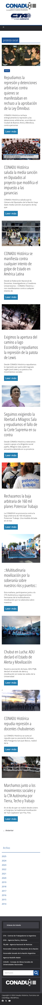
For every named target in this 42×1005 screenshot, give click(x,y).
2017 (4, 891)
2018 (4, 886)
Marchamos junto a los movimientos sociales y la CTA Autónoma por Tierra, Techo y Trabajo (19, 792)
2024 (4, 860)
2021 (4, 873)
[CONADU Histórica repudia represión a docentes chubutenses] (21, 701)
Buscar (36, 973)
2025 (4, 856)
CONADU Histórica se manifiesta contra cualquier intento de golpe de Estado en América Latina (18, 263)
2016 (4, 895)
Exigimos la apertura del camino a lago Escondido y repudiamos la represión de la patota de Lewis (21, 347)
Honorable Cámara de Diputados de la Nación (20, 949)
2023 (4, 865)
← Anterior (8, 830)
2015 (4, 899)
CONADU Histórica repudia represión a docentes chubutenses (19, 723)
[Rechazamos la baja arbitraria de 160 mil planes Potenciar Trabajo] (21, 476)
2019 (4, 882)
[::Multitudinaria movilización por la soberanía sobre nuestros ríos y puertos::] (21, 549)
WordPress (15, 998)
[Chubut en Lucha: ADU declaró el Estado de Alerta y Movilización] (21, 630)
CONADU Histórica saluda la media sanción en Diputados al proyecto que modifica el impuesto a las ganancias (21, 180)
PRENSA (7, 70)
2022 (4, 869)
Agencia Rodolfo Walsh (12, 958)
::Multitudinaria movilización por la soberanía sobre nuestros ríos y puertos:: (20, 577)
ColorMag (5, 998)
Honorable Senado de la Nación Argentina (19, 953)
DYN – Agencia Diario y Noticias (15, 940)
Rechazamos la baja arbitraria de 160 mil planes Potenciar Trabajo (21, 501)
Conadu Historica (21, 995)
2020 (4, 878)
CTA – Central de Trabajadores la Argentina (19, 936)
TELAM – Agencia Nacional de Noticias (17, 944)
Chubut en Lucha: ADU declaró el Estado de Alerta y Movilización (19, 657)
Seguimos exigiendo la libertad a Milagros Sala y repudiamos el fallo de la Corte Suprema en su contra (20, 424)
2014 (4, 904)
